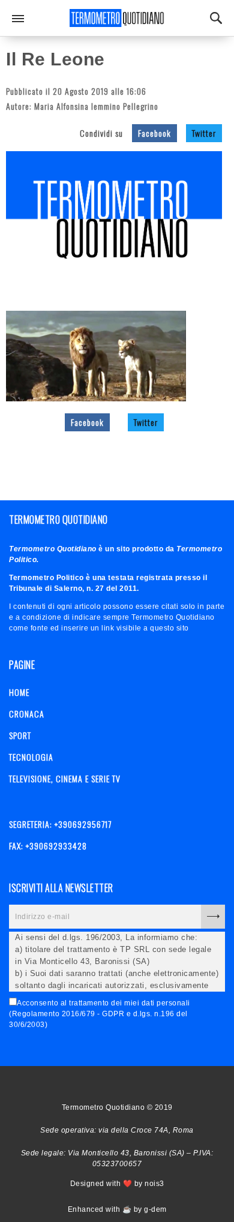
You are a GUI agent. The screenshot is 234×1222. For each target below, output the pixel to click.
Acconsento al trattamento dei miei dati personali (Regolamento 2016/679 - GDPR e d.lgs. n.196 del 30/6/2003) (99, 1014)
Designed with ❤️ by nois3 (117, 1183)
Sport (20, 735)
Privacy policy (134, 1084)
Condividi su (101, 133)
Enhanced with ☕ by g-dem (117, 1209)
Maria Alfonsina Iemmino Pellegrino (96, 106)
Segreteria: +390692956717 (60, 824)
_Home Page (92, 1084)
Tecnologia (31, 756)
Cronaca (26, 713)
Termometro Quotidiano (117, 18)
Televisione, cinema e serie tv (65, 778)
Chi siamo (113, 1084)
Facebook (154, 133)
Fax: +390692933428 (48, 845)
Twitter (204, 133)
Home (19, 692)
